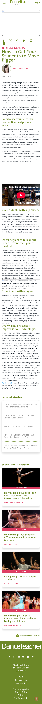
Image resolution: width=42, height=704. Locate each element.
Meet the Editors (21, 665)
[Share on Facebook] (4, 40)
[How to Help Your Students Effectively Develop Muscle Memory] (21, 520)
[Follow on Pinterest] (33, 657)
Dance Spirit (21, 692)
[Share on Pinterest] (17, 40)
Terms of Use (21, 680)
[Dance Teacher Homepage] (21, 2)
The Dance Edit (21, 698)
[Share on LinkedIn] (24, 40)
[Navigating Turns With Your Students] (21, 562)
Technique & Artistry (13, 47)
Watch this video (7, 383)
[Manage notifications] (36, 699)
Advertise (21, 670)
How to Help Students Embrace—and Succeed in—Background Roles (20, 618)
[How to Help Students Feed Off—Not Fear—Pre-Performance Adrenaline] (21, 478)
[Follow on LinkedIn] (28, 657)
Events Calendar (21, 667)
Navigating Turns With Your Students (20, 578)
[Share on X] (10, 40)
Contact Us (21, 683)
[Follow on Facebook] (9, 657)
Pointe (21, 695)
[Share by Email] (31, 40)
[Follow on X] (14, 657)
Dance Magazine (21, 689)
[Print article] (4, 43)
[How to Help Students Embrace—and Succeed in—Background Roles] (21, 601)
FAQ (21, 677)
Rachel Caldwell (23, 68)
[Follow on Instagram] (19, 657)
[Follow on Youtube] (23, 657)
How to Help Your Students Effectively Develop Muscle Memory (20, 537)
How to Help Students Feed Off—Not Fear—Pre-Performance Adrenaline (20, 495)
